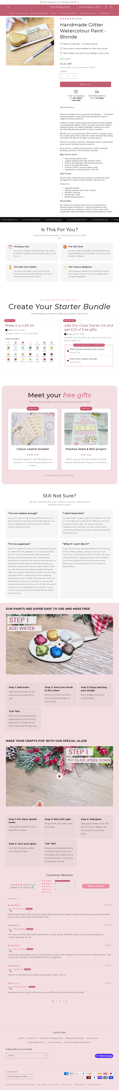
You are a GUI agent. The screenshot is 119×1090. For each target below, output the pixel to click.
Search (21, 1038)
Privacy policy (54, 1084)
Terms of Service (54, 1042)
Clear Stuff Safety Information (77, 1042)
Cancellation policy (94, 1084)
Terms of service (66, 1084)
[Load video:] (59, 644)
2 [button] (56, 1001)
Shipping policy (79, 1084)
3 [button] (60, 1001)
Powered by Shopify (28, 1084)
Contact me (32, 1038)
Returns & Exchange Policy (51, 1038)
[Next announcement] (112, 2)
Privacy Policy (92, 1038)
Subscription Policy (36, 1042)
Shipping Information (75, 1038)
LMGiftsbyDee (16, 1084)
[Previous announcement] (6, 2)
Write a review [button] (96, 886)
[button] (8, 7)
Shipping (74, 67)
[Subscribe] (45, 1055)
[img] (13, 905)
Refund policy (42, 1084)
